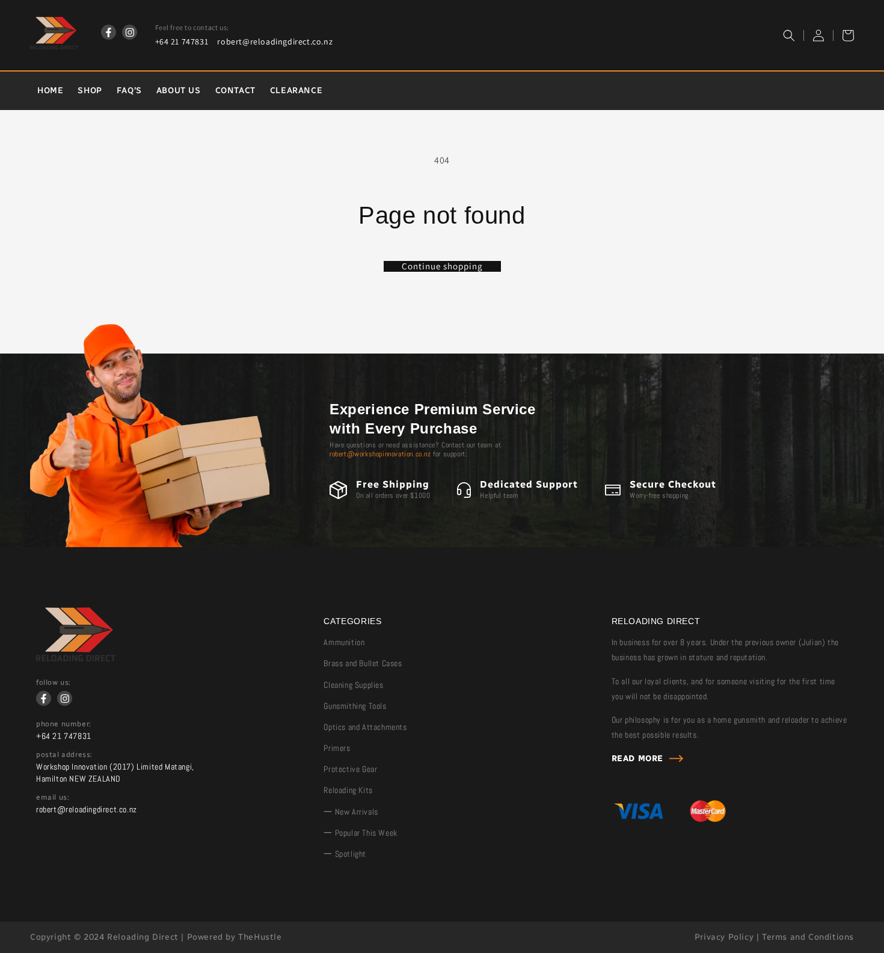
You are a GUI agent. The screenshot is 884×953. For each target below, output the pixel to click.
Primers (337, 748)
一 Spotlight (345, 853)
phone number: (63, 724)
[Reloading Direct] (75, 658)
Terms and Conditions (808, 937)
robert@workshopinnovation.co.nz (380, 454)
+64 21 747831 (182, 41)
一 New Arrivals (351, 811)
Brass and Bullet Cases (363, 663)
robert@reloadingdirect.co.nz (275, 41)
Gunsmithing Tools (355, 705)
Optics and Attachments (365, 727)
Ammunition (344, 642)
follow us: (53, 682)
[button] (789, 35)
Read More (637, 758)
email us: (52, 797)
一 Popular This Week (360, 832)
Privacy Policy (724, 937)
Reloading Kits (348, 790)
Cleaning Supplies (353, 684)
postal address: (64, 754)
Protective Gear (350, 769)
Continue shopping (442, 266)
